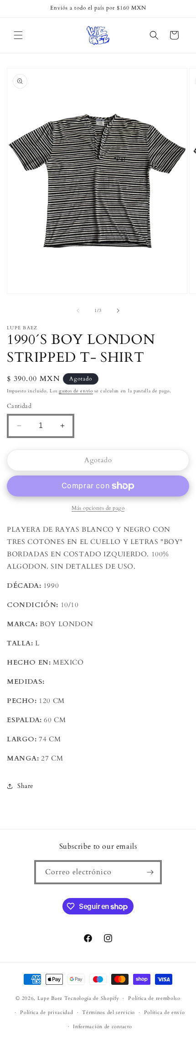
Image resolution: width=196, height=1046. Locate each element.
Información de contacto (102, 1026)
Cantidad (19, 406)
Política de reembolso (154, 998)
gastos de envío (76, 391)
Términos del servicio (108, 1012)
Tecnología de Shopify (91, 998)
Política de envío (164, 1012)
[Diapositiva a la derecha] (118, 311)
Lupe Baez (49, 998)
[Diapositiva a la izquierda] (78, 311)
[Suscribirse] (150, 872)
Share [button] (25, 786)
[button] (18, 35)
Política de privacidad (46, 1012)
